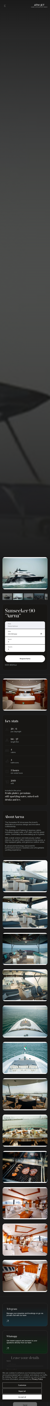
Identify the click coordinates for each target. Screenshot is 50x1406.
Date (9, 631)
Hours (10, 639)
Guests (10, 647)
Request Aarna (25, 659)
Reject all (22, 1391)
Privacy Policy (37, 1379)
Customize (22, 1385)
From (9, 624)
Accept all (22, 1397)
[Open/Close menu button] (4, 5)
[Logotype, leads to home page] (39, 5)
